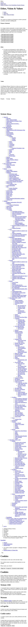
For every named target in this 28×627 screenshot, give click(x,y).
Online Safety (9, 194)
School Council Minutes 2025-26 (16, 521)
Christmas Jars (21, 319)
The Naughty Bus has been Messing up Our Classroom (22, 371)
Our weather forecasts (20, 495)
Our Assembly (18, 487)
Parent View (9, 195)
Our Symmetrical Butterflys (22, 349)
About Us (5, 13)
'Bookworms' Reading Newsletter (14, 181)
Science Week (18, 460)
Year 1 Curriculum (19, 401)
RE (10, 153)
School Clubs (9, 183)
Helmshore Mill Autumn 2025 (19, 296)
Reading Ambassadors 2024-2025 (14, 202)
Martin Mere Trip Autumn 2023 (19, 247)
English (11, 136)
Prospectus (8, 124)
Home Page (3, 3)
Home (4, 12)
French (19, 336)
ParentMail (3, 540)
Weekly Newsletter (10, 164)
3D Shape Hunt (18, 388)
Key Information (7, 127)
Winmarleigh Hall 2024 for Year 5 (19, 275)
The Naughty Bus (19, 362)
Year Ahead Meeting (16, 238)
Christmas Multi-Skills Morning (21, 321)
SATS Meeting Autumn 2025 (18, 292)
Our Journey (20, 328)
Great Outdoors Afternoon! (21, 398)
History (11, 146)
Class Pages (9, 208)
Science (11, 143)
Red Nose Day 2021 (16, 252)
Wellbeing (8, 172)
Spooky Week (18, 447)
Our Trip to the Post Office (21, 317)
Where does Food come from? (22, 341)
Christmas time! (18, 485)
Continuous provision (20, 220)
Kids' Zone (8, 207)
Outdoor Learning (19, 377)
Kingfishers (14, 5)
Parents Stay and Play (20, 343)
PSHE (10, 152)
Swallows (6, 5)
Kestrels (19, 5)
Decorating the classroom (21, 452)
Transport (17, 358)
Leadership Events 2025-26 (15, 519)
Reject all (3, 568)
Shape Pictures (21, 346)
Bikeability (17, 316)
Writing (13, 139)
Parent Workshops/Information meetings (15, 198)
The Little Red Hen (19, 326)
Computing (11, 144)
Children (5, 201)
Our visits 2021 (15, 256)
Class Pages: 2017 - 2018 (15, 297)
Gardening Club (13, 184)
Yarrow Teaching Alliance (12, 159)
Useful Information (10, 185)
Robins (2, 5)
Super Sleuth (18, 423)
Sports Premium (10, 134)
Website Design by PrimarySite (10, 550)
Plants (16, 357)
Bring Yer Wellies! (19, 414)
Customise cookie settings (17, 568)
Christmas (17, 318)
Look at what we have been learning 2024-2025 (18, 266)
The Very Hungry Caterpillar (19, 345)
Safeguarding (9, 128)
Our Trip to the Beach (20, 389)
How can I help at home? (20, 406)
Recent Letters (9, 192)
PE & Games (12, 155)
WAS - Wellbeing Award (14, 179)
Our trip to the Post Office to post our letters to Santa (22, 455)
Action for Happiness (14, 177)
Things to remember (16, 214)
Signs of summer (19, 496)
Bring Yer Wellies (19, 353)
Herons (22, 5)
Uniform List (9, 199)
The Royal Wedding (22, 368)
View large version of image (7, 34)
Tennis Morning (21, 392)
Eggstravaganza (18, 354)
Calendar (8, 166)
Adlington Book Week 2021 (18, 254)
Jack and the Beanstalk (20, 356)
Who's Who (9, 122)
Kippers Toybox (21, 306)
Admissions (9, 126)
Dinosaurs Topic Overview (21, 457)
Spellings (17, 428)
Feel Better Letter (13, 174)
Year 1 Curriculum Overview (19, 472)
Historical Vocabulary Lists (18, 148)
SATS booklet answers (17, 285)
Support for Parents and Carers (16, 180)
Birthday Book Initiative (11, 171)
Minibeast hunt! (18, 498)
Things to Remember (17, 241)
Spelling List (18, 470)
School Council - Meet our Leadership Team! (16, 518)
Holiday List (9, 193)
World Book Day (19, 461)
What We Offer (12, 176)
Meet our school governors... (12, 123)
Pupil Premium (9, 132)
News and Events (7, 163)
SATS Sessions (18, 437)
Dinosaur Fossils (18, 459)
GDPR (7, 161)
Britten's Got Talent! (19, 424)
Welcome (8, 118)
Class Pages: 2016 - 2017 (15, 439)
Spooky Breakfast (13, 188)
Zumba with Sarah (19, 512)
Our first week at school (20, 442)
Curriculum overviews (17, 211)
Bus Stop (20, 376)
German (19, 335)
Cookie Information (7, 544)
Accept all (8, 568)
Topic (16, 432)
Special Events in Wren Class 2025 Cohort (20, 218)
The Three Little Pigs (20, 463)
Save (13, 625)
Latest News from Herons (21, 430)
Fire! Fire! (17, 483)
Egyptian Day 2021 (16, 248)
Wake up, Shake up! (22, 393)
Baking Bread (21, 327)
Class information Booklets (18, 212)
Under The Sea (18, 381)
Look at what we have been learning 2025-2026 (18, 269)
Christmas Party (21, 323)
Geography (11, 145)
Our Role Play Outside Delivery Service (22, 312)
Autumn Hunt (18, 445)
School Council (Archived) (15, 523)
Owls (10, 5)
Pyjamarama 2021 (16, 250)
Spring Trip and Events (17, 246)
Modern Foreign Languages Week (19, 332)
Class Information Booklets (18, 239)
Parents (5, 168)
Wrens (10, 210)
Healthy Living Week (20, 491)
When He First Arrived (21, 364)
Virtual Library (9, 206)
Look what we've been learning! (19, 216)
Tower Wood (15, 282)
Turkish (19, 337)
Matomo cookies (8, 600)
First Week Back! (19, 486)
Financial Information (11, 162)
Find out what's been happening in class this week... (20, 476)
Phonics (8, 197)
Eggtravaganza (12, 189)
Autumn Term (18, 419)
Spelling (14, 140)
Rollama (14, 283)
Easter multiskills (19, 223)
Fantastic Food (18, 339)
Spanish (19, 334)
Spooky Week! (18, 481)
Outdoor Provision (16, 228)
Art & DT (11, 149)
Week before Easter (19, 490)
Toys (16, 304)
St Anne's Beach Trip (20, 415)
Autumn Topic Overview (20, 446)
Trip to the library (19, 412)
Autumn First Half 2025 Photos (19, 295)
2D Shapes (17, 379)
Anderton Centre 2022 (17, 277)
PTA (7, 186)
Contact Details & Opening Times (14, 121)
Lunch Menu (9, 170)
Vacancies (8, 167)
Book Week (17, 488)
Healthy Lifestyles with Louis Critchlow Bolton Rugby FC (20, 515)
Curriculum (8, 135)
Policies (8, 157)
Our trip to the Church (20, 405)
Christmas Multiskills (19, 224)
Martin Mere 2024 (16, 270)
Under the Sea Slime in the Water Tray (22, 383)
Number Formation (19, 301)
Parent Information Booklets (18, 235)
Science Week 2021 (16, 255)
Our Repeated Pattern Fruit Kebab (22, 351)
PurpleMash (9, 517)
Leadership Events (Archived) (16, 522)
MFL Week (17, 411)
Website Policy (6, 545)
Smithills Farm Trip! (19, 492)
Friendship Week (19, 303)
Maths (10, 141)
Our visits (14, 215)
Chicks (16, 499)
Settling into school (19, 443)
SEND (7, 131)
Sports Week (18, 390)
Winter (16, 314)
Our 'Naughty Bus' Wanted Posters (22, 367)
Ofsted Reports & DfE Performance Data (15, 130)
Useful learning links (16, 291)
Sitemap (5, 542)
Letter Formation (19, 300)
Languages (11, 154)
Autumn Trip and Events (17, 245)
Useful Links (9, 190)
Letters (16, 438)
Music (10, 150)
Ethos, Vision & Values (8, 14)
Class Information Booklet (21, 399)
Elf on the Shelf (21, 325)
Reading (14, 137)
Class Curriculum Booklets (18, 264)
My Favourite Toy (22, 305)
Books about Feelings (14, 175)
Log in (2, 2)
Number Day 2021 (16, 251)
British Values (9, 158)
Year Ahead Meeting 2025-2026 (19, 286)
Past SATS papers (16, 294)
